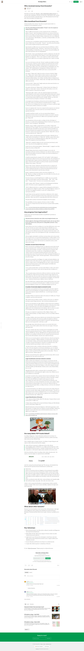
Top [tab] (25, 604)
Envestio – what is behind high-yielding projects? (46, 13)
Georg (27, 591)
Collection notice (48, 644)
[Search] (70, 2)
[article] (42, 609)
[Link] (23, 21)
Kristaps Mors (31, 610)
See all (26, 629)
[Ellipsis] (59, 581)
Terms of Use (47, 560)
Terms (44, 644)
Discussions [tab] (32, 604)
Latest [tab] (28, 604)
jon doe (27, 581)
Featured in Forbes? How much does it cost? (34, 606)
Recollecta (30, 447)
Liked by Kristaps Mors (30, 582)
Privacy (41, 644)
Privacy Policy (49, 561)
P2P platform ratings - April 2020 (31, 614)
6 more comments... (27, 599)
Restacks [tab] (30, 572)
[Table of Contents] (1, 325)
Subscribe (76, 1)
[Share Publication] (72, 2)
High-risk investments (32, 548)
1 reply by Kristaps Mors (31, 588)
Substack (37, 648)
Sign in (81, 1)
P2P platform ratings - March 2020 (32, 622)
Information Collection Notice (41, 561)
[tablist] (28, 572)
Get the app (47, 646)
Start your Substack (39, 646)
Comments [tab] (26, 572)
